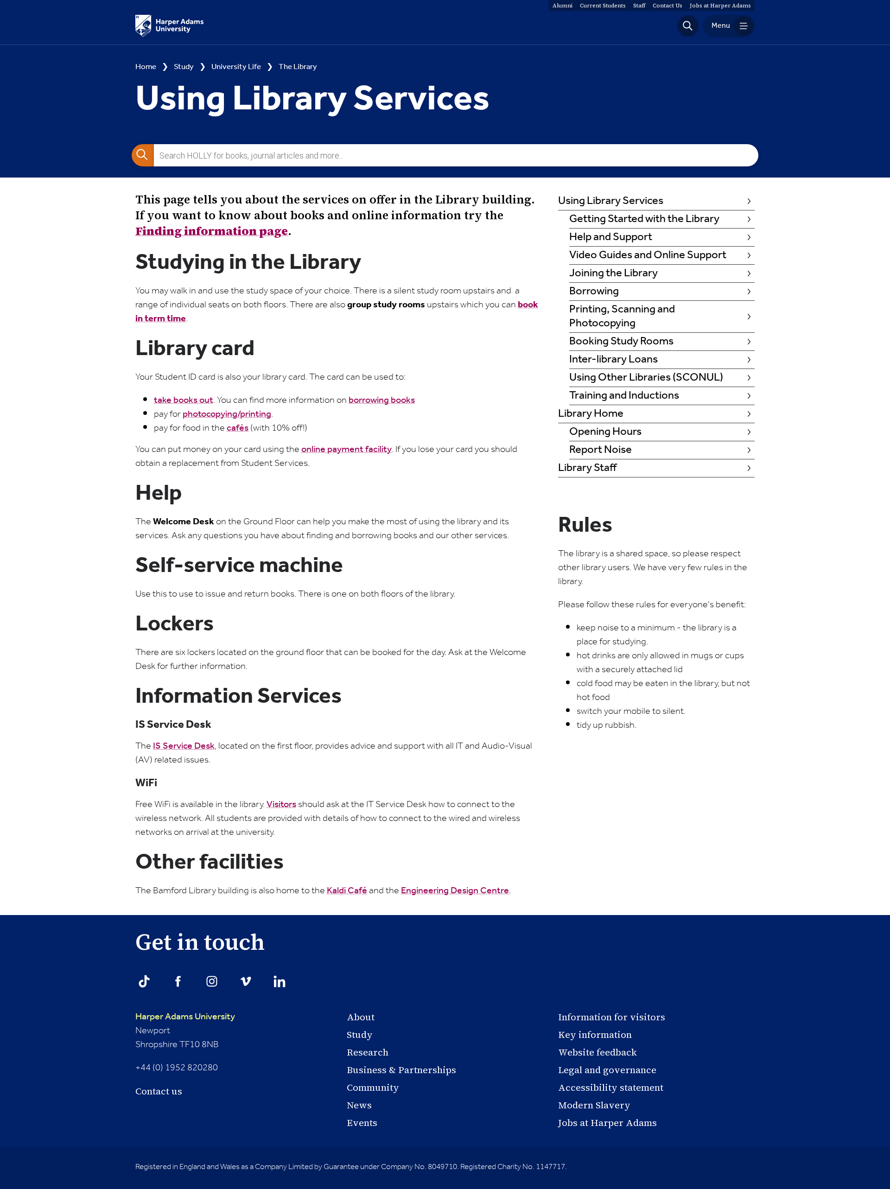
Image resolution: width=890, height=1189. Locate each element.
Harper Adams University (185, 1017)
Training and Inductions (624, 396)
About (361, 1017)
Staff (639, 5)
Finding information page (211, 231)
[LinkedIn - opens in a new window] (279, 981)
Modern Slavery (594, 1105)
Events (362, 1122)
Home (145, 67)
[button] (688, 26)
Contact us (158, 1091)
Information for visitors (611, 1017)
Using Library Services (610, 201)
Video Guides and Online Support (647, 256)
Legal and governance (607, 1069)
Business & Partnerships (401, 1069)
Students (603, 5)
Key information (595, 1034)
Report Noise (600, 450)
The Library (298, 67)
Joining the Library (613, 274)
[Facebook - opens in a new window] (178, 981)
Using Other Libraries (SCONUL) (646, 378)
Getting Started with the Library (644, 219)
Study (184, 67)
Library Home (590, 414)
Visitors (281, 805)
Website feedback (597, 1052)
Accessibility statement (610, 1087)
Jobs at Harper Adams (607, 1122)
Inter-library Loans (613, 360)
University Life (236, 67)
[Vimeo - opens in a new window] (245, 981)
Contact (667, 5)
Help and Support (610, 238)
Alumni (562, 5)
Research (367, 1052)
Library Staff (587, 468)
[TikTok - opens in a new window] (144, 981)
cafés (237, 428)
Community (373, 1087)
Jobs (720, 5)
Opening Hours (605, 432)
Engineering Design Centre (455, 891)
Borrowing (594, 292)
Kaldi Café (347, 891)
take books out (183, 400)
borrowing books (382, 400)
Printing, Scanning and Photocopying (622, 317)
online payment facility (346, 449)
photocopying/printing (227, 414)
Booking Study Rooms (621, 342)
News (359, 1105)
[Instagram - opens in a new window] (211, 981)
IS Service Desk (184, 746)
